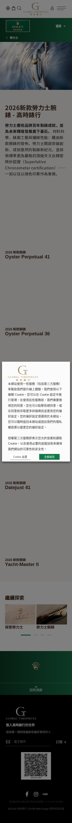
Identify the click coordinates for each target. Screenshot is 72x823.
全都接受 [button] (49, 456)
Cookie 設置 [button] (20, 456)
